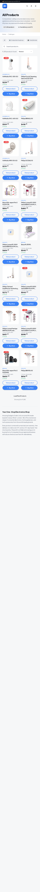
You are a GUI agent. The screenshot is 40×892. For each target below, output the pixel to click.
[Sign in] (31, 6)
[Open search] (27, 6)
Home (4, 34)
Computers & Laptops (16, 40)
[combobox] (25, 51)
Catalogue (11, 34)
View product (10, 89)
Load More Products (20, 396)
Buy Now (12, 94)
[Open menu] (36, 6)
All (4, 40)
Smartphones (32, 40)
